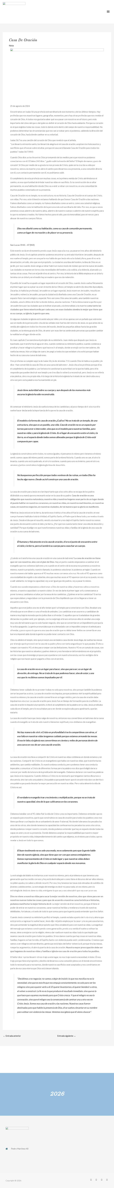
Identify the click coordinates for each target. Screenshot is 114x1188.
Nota (11, 45)
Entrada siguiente (66, 1036)
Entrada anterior (12, 1036)
